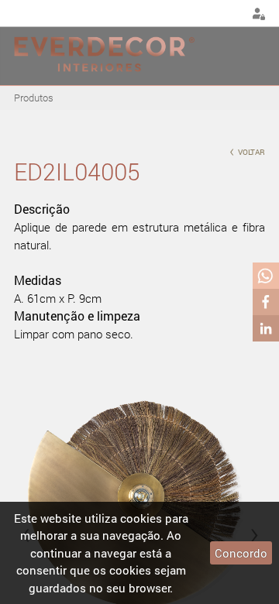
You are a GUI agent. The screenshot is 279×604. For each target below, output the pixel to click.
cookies (141, 518)
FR (230, 14)
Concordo (241, 553)
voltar (247, 150)
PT (191, 14)
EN (211, 14)
